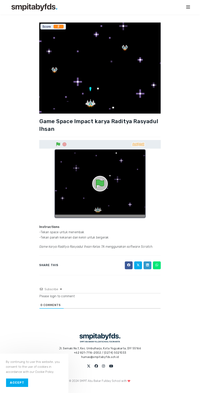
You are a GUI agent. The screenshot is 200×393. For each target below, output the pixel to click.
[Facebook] (96, 366)
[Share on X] (138, 265)
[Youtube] (111, 366)
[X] (89, 366)
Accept (17, 382)
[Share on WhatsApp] (157, 265)
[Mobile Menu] (188, 7)
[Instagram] (103, 366)
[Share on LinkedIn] (147, 265)
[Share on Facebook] (129, 265)
